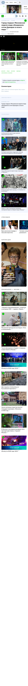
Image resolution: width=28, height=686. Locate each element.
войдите (22, 80)
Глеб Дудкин (10, 33)
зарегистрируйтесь (10, 82)
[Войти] (22, 16)
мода (8, 71)
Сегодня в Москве (14, 31)
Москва (13, 71)
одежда (18, 71)
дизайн (3, 71)
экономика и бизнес (6, 72)
